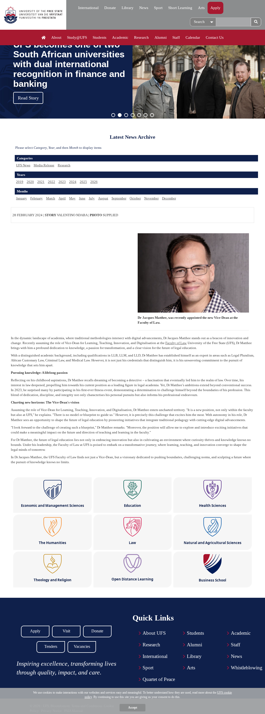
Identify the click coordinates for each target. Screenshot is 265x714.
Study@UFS (77, 37)
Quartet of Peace (159, 679)
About (56, 37)
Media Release (44, 165)
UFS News (23, 165)
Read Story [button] (28, 97)
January (21, 198)
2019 (19, 182)
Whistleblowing (246, 667)
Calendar (193, 37)
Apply (215, 8)
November (151, 198)
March (50, 198)
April (62, 198)
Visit (66, 631)
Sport (158, 8)
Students (99, 37)
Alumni (160, 37)
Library (128, 8)
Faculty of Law (175, 343)
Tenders (50, 646)
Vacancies (82, 646)
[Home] (44, 38)
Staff (176, 37)
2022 (51, 182)
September (119, 198)
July (92, 198)
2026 (94, 182)
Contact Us (215, 37)
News (143, 8)
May (72, 198)
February (36, 198)
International (88, 8)
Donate (110, 8)
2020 (30, 182)
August (103, 198)
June (82, 198)
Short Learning (180, 8)
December (169, 198)
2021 (41, 182)
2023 (62, 182)
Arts (201, 8)
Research (141, 37)
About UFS (154, 633)
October (135, 198)
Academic (120, 37)
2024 (72, 182)
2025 (83, 182)
